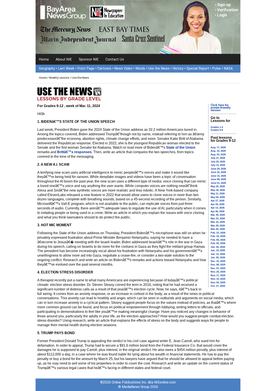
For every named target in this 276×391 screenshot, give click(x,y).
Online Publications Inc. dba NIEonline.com (144, 382)
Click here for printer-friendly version (221, 107)
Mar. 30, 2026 (218, 214)
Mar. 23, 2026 (218, 218)
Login (222, 15)
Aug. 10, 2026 (218, 151)
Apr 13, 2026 (217, 207)
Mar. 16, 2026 (218, 222)
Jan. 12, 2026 (218, 254)
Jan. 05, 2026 (218, 257)
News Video (123, 68)
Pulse (216, 68)
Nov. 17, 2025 (218, 275)
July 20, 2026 (218, 161)
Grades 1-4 (217, 127)
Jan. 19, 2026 (218, 250)
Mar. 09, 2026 (218, 225)
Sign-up (224, 4)
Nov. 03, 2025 (218, 282)
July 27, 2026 (218, 158)
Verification (227, 10)
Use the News (158, 68)
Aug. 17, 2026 (218, 147)
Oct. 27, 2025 (218, 286)
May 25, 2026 (218, 186)
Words (140, 68)
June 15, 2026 (218, 175)
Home (44, 59)
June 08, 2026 (218, 179)
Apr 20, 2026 (217, 204)
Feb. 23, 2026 (218, 232)
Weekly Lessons (59, 77)
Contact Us (114, 59)
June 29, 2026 (218, 168)
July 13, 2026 (218, 165)
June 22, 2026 (218, 172)
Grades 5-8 (217, 130)
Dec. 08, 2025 (218, 264)
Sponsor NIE (89, 59)
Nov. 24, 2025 (218, 271)
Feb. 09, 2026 (218, 239)
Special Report (198, 68)
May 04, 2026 (218, 197)
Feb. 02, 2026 (218, 243)
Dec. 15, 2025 (218, 261)
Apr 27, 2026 (217, 200)
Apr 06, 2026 (217, 211)
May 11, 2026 (218, 193)
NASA (228, 68)
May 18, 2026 (218, 190)
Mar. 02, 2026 (218, 229)
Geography (47, 68)
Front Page (85, 68)
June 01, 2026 (218, 183)
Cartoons (104, 68)
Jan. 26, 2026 (218, 247)
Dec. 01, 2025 (218, 268)
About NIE (64, 59)
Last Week (66, 68)
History (177, 68)
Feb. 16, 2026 (218, 236)
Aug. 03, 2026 (218, 154)
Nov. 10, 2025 (218, 278)
